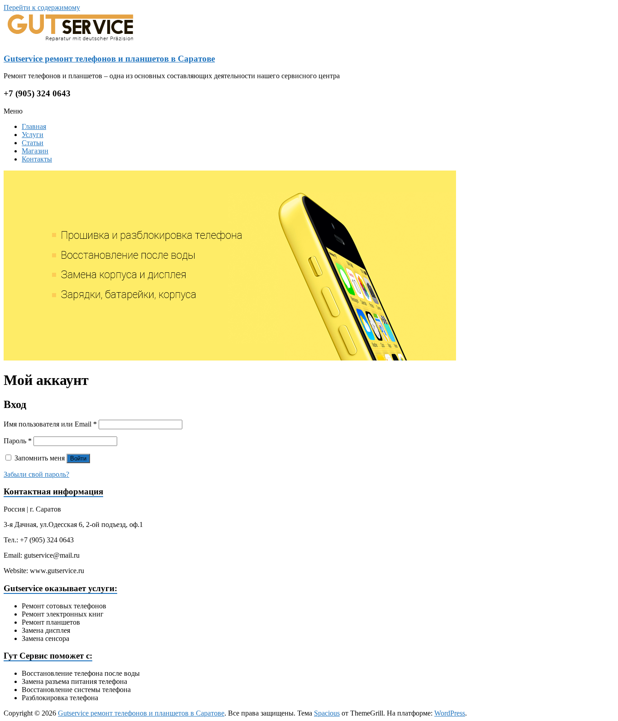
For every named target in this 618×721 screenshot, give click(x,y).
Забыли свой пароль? (36, 474)
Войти (78, 458)
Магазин (35, 151)
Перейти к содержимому (42, 7)
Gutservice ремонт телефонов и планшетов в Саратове (109, 58)
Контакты (37, 159)
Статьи (32, 143)
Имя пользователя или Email (50, 424)
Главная (34, 126)
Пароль (18, 441)
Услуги (32, 134)
